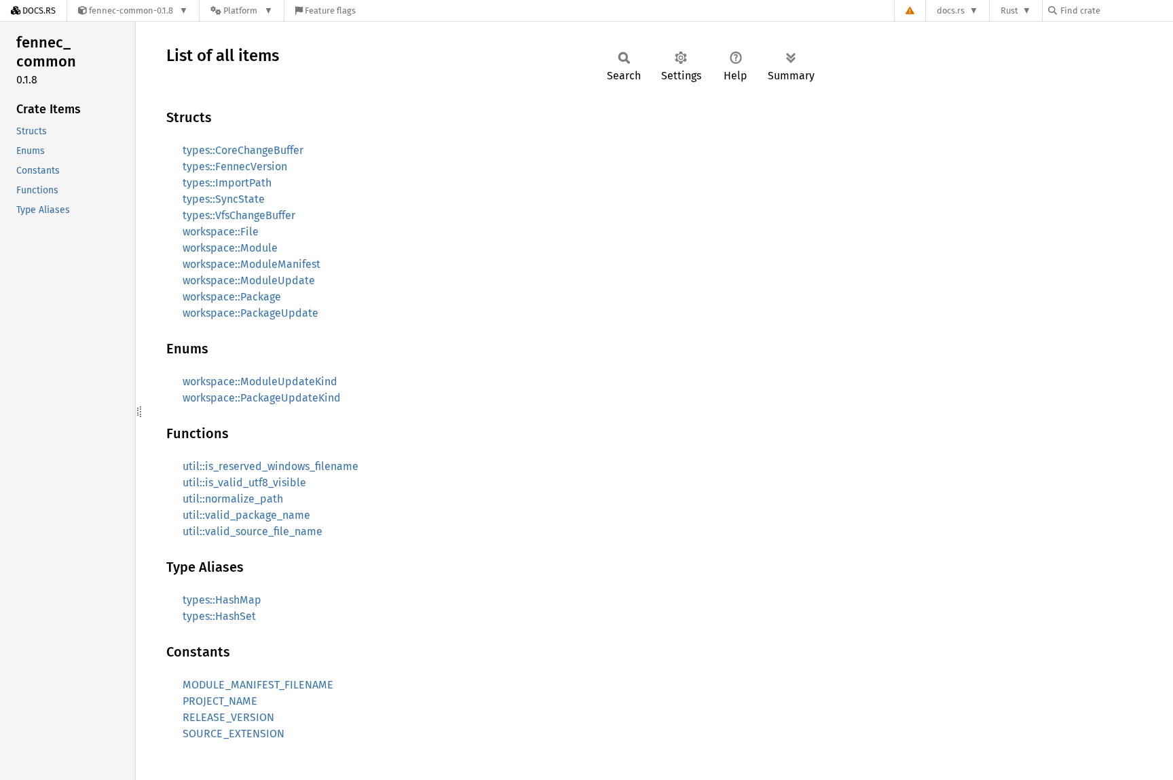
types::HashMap (222, 599)
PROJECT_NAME (220, 701)
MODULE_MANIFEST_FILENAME (258, 684)
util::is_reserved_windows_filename (270, 466)
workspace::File (221, 231)
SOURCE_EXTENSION (233, 733)
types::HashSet (219, 616)
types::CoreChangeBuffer (243, 150)
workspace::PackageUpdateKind (262, 397)
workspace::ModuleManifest (251, 264)
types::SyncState (224, 199)
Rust (1009, 10)
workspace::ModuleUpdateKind (260, 381)
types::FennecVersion (235, 166)
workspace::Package (232, 296)
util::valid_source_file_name (252, 531)
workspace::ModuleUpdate (249, 280)
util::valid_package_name (246, 515)
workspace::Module (230, 247)
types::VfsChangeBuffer (239, 215)
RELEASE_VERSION (228, 717)
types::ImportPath (227, 182)
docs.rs (951, 10)
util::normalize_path (233, 498)
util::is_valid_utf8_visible (244, 482)
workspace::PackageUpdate (250, 313)
